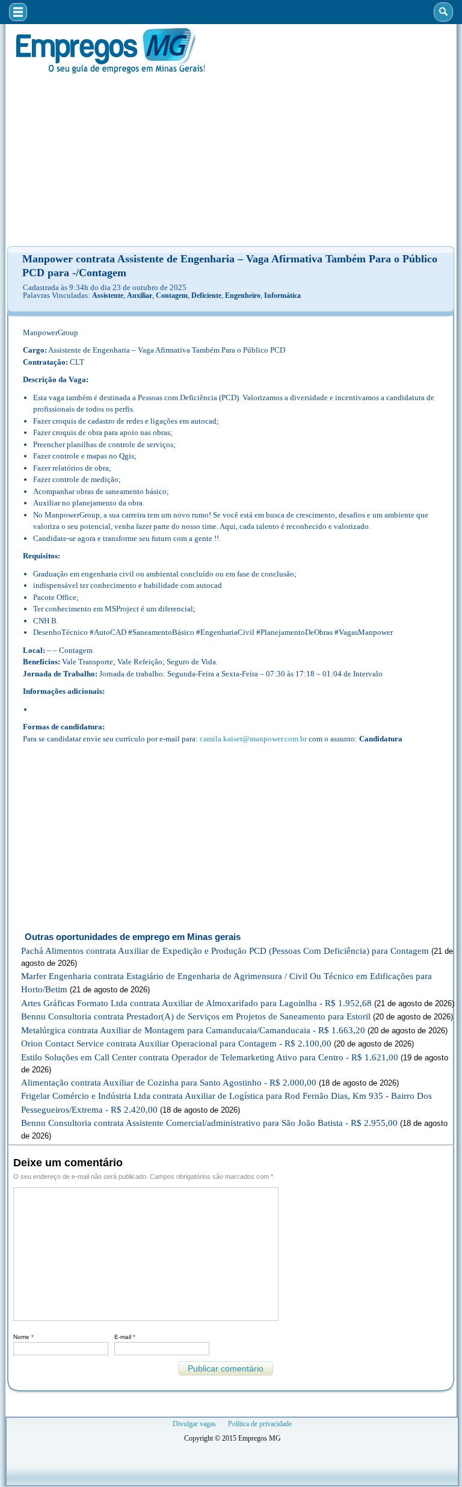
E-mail (124, 1337)
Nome (23, 1337)
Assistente (107, 295)
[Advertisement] (231, 160)
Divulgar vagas (194, 1424)
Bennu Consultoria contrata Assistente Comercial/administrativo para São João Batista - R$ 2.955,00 (209, 1123)
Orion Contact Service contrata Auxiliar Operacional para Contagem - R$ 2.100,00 (176, 1043)
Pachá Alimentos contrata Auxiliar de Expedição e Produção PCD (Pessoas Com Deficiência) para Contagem (225, 951)
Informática (282, 295)
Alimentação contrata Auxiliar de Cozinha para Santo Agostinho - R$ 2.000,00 (168, 1082)
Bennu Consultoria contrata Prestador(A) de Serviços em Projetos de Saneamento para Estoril (196, 1016)
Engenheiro (242, 295)
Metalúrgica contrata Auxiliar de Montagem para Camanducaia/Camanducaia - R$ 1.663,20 (193, 1030)
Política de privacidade (260, 1424)
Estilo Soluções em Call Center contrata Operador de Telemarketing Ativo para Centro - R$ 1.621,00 (209, 1057)
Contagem (172, 295)
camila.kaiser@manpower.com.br (253, 738)
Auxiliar (139, 295)
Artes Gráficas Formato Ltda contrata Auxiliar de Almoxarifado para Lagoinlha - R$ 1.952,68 (196, 1003)
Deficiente (206, 295)
